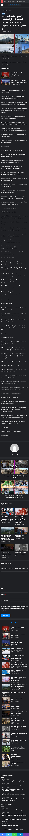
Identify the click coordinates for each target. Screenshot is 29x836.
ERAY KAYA (6, 29)
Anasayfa (5, 10)
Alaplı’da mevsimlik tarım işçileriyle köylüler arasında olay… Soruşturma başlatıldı (20, 519)
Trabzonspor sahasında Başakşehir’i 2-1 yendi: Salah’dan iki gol (7, 519)
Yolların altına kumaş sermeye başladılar (13, 1)
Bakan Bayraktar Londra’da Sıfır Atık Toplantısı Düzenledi (19, 642)
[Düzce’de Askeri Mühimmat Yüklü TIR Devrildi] (7, 547)
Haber (9, 10)
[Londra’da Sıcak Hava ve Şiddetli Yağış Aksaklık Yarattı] (6, 721)
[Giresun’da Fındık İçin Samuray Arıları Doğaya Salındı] (6, 749)
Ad (2, 588)
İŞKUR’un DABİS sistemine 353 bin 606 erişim (18, 671)
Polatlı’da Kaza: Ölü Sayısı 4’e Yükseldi (20, 553)
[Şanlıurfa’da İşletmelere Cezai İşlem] (6, 636)
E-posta (3, 594)
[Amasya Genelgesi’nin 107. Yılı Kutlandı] (6, 742)
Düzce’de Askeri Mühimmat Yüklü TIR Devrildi (7, 554)
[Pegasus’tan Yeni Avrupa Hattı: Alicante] (6, 707)
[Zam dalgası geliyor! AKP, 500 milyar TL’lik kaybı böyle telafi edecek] (6, 679)
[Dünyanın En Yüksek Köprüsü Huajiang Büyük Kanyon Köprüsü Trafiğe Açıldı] (7, 530)
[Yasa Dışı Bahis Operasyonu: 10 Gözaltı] (6, 735)
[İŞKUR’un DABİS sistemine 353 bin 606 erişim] (6, 672)
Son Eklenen (14, 622)
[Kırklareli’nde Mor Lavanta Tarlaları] (6, 764)
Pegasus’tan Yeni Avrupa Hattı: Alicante (18, 705)
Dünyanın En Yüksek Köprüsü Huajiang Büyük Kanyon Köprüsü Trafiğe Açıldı (7, 537)
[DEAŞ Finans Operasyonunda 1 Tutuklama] (6, 757)
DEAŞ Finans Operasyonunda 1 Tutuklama (16, 756)
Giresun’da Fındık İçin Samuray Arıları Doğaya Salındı (18, 748)
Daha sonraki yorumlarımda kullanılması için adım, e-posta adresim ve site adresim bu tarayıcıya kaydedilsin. (14, 608)
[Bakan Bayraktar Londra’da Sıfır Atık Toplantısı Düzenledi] (5, 82)
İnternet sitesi (4, 600)
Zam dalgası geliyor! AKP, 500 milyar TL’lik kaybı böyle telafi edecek (19, 678)
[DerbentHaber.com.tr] (14, 5)
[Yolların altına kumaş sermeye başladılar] (6, 651)
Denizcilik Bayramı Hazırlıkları (20, 535)
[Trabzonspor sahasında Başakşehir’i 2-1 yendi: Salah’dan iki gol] (7, 511)
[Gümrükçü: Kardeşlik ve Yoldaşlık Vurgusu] (5, 75)
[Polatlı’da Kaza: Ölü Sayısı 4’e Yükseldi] (21, 547)
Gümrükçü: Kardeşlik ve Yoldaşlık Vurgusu (18, 628)
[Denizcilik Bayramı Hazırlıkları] (21, 530)
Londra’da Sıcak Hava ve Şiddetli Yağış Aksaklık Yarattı (18, 720)
